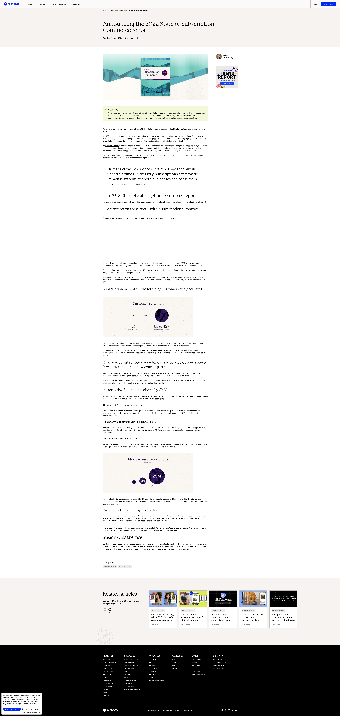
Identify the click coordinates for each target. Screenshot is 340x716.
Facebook (222, 710)
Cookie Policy (17, 701)
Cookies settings (31, 709)
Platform (30, 4)
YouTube (235, 710)
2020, (107, 136)
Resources (62, 4)
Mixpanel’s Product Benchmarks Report (142, 352)
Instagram (232, 710)
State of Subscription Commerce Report (137, 546)
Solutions (42, 4)
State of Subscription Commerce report (151, 129)
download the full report (195, 202)
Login (316, 4)
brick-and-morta (112, 145)
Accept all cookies (12, 709)
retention (145, 530)
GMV (201, 343)
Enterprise (76, 4)
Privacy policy (177, 710)
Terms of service (188, 710)
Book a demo (328, 4)
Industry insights (125, 566)
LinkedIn (229, 710)
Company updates (110, 566)
